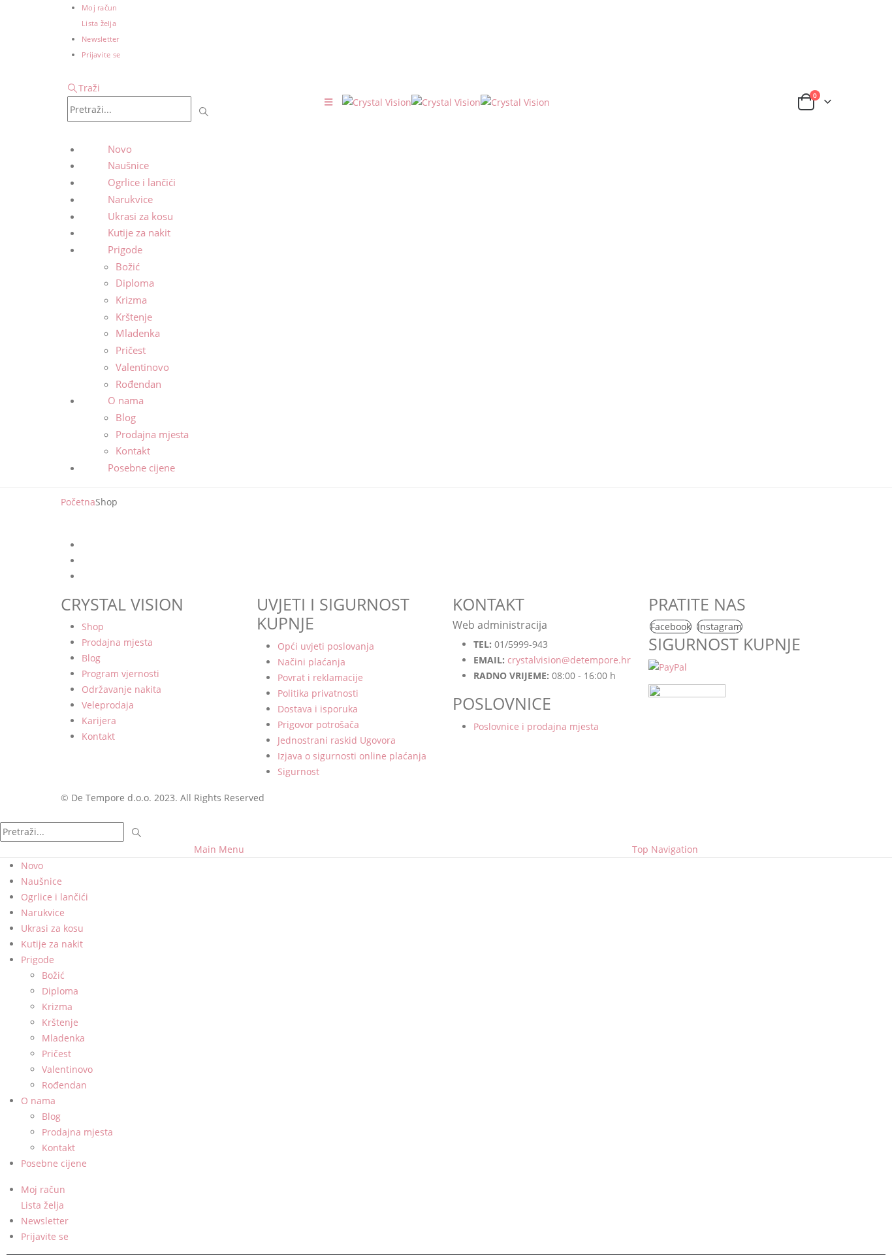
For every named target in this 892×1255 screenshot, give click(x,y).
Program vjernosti (120, 673)
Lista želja (99, 23)
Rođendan (138, 383)
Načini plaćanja (311, 662)
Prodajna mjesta (152, 434)
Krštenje (134, 316)
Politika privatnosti (318, 693)
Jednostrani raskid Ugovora (337, 740)
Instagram (719, 626)
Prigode (125, 249)
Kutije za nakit (139, 232)
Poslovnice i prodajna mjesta (536, 726)
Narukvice (130, 199)
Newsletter (100, 39)
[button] (83, 88)
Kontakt (133, 450)
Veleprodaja (108, 705)
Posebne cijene (141, 467)
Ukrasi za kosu (140, 216)
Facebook (670, 626)
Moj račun (99, 7)
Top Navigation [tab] (665, 849)
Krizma (131, 299)
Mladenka (138, 333)
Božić (128, 266)
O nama (126, 400)
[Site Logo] (446, 101)
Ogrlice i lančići (142, 182)
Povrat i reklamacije (320, 677)
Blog (126, 417)
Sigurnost (298, 771)
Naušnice (128, 165)
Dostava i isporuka (318, 709)
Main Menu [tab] (219, 849)
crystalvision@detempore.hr (569, 660)
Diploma (135, 282)
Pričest (131, 350)
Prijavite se (101, 54)
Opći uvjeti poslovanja (326, 646)
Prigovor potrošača (318, 724)
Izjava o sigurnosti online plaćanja (352, 756)
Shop (93, 626)
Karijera (99, 720)
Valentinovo (142, 366)
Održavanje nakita (121, 689)
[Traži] (204, 110)
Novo (120, 148)
